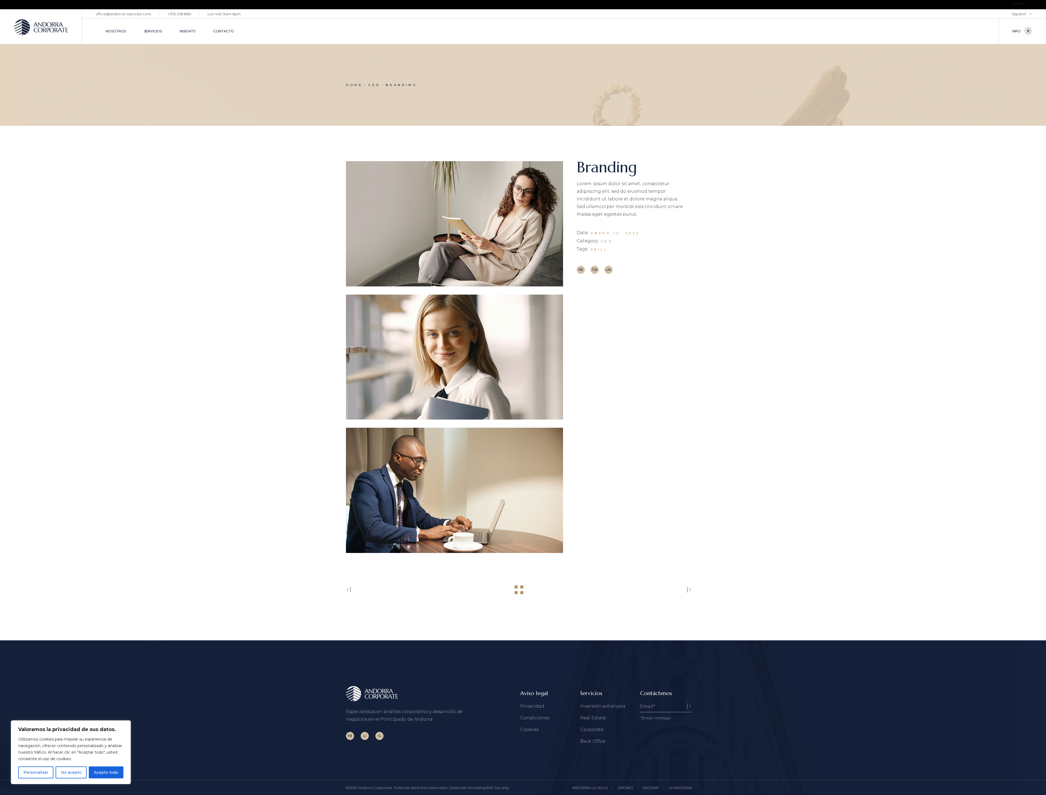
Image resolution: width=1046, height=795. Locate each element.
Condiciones (534, 717)
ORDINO (625, 787)
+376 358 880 (179, 14)
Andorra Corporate (375, 787)
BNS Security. (498, 787)
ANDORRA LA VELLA (590, 787)
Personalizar (35, 772)
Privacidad (532, 706)
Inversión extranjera (602, 706)
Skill (599, 249)
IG (379, 736)
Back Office (593, 741)
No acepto (71, 772)
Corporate (592, 729)
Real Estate (593, 717)
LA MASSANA (680, 787)
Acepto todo (106, 772)
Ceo (607, 241)
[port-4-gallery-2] (454, 357)
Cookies (529, 729)
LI (364, 736)
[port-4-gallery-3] (454, 490)
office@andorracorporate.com (123, 14)
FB (350, 736)
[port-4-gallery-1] (454, 223)
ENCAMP (651, 787)
